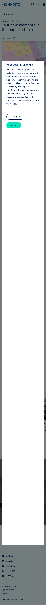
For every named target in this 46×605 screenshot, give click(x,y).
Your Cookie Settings (19, 65)
